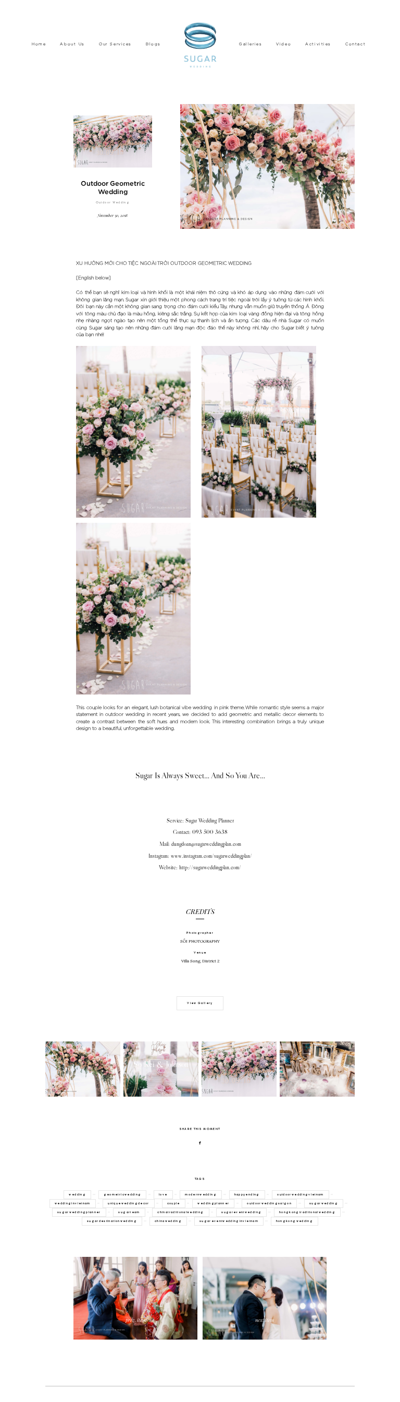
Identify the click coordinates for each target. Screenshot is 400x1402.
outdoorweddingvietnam (300, 1194)
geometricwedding (123, 1194)
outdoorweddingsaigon (269, 1203)
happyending (247, 1194)
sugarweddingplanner (79, 1212)
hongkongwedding (294, 1221)
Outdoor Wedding (113, 202)
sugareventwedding (241, 1212)
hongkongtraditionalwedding (307, 1212)
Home (39, 44)
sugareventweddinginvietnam (228, 1221)
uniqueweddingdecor (128, 1203)
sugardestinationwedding (112, 1221)
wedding (77, 1194)
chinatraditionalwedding (180, 1212)
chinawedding (168, 1221)
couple (173, 1203)
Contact (355, 44)
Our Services (115, 44)
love (163, 1194)
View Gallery (200, 1003)
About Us (72, 44)
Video (283, 44)
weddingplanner (213, 1203)
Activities (318, 44)
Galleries (250, 44)
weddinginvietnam (73, 1203)
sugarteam (129, 1212)
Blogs (153, 44)
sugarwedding (323, 1203)
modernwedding (201, 1194)
